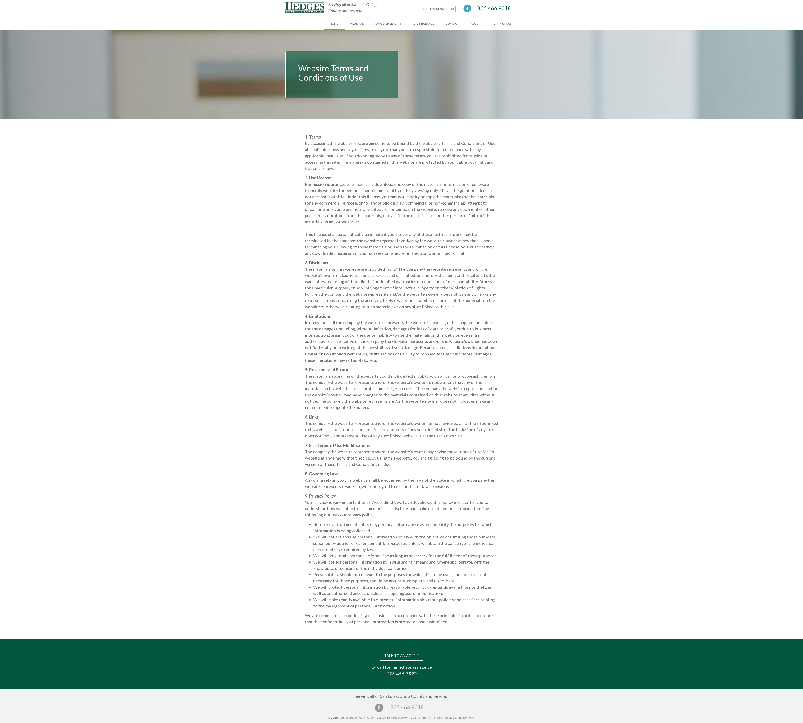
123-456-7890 (401, 673)
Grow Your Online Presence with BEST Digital (397, 717)
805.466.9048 (494, 8)
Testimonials (502, 23)
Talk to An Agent (401, 655)
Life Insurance (423, 23)
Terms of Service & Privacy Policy (453, 717)
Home (334, 23)
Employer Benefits (388, 23)
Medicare (357, 23)
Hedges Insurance (350, 717)
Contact (452, 23)
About (475, 23)
